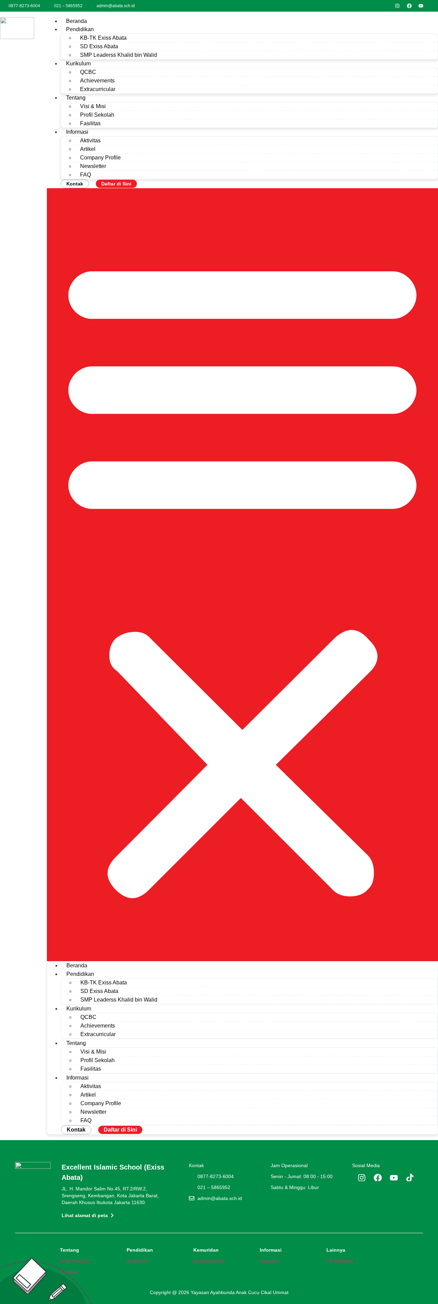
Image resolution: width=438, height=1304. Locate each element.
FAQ (85, 175)
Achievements (97, 80)
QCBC (88, 72)
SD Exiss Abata (99, 46)
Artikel (87, 149)
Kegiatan (269, 1261)
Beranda (76, 21)
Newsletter (93, 166)
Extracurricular (97, 89)
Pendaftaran (339, 1261)
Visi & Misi (93, 106)
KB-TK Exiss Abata (103, 38)
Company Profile (100, 157)
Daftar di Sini (116, 183)
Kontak (74, 183)
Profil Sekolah (97, 115)
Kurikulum (78, 63)
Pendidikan (80, 29)
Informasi (77, 132)
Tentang (76, 98)
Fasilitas (90, 123)
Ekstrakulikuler (209, 1261)
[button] (242, 574)
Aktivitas (90, 140)
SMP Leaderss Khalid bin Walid (118, 55)
